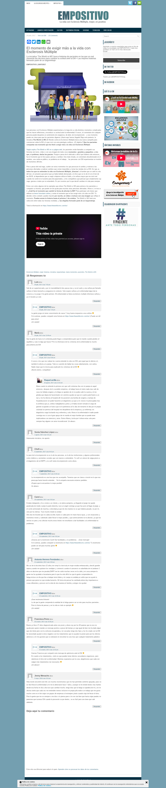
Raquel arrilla (50, 380)
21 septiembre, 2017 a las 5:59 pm (44, 562)
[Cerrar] (147, 782)
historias (46, 272)
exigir (41, 272)
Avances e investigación (45, 30)
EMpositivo (57, 3)
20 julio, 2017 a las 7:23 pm (47, 309)
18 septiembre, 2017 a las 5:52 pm (49, 536)
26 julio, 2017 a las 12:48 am (42, 335)
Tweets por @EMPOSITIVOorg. (114, 77)
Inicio (28, 3)
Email (105, 51)
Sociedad (86, 30)
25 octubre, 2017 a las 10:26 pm (43, 621)
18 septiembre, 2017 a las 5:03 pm (44, 499)
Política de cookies (44, 786)
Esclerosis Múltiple (32, 272)
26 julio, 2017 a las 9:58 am (47, 357)
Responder (97, 301)
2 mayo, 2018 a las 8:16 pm (42, 678)
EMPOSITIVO (45, 307)
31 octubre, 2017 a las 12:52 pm (48, 649)
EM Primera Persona (72, 30)
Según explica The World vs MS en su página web (44, 149)
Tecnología (96, 30)
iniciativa (53, 272)
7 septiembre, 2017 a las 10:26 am (49, 474)
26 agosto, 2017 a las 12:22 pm (53, 382)
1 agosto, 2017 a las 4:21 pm (42, 434)
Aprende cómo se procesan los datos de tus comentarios (78, 769)
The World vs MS (90, 272)
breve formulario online (42, 193)
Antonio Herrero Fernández (47, 559)
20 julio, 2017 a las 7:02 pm (42, 284)
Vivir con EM (107, 30)
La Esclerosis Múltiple (42, 3)
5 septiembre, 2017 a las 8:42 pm (44, 451)
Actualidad (30, 30)
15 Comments (53, 35)
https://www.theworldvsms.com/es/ (55, 206)
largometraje (61, 272)
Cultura (59, 30)
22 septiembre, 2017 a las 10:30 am (49, 596)
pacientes (81, 272)
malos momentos (71, 272)
